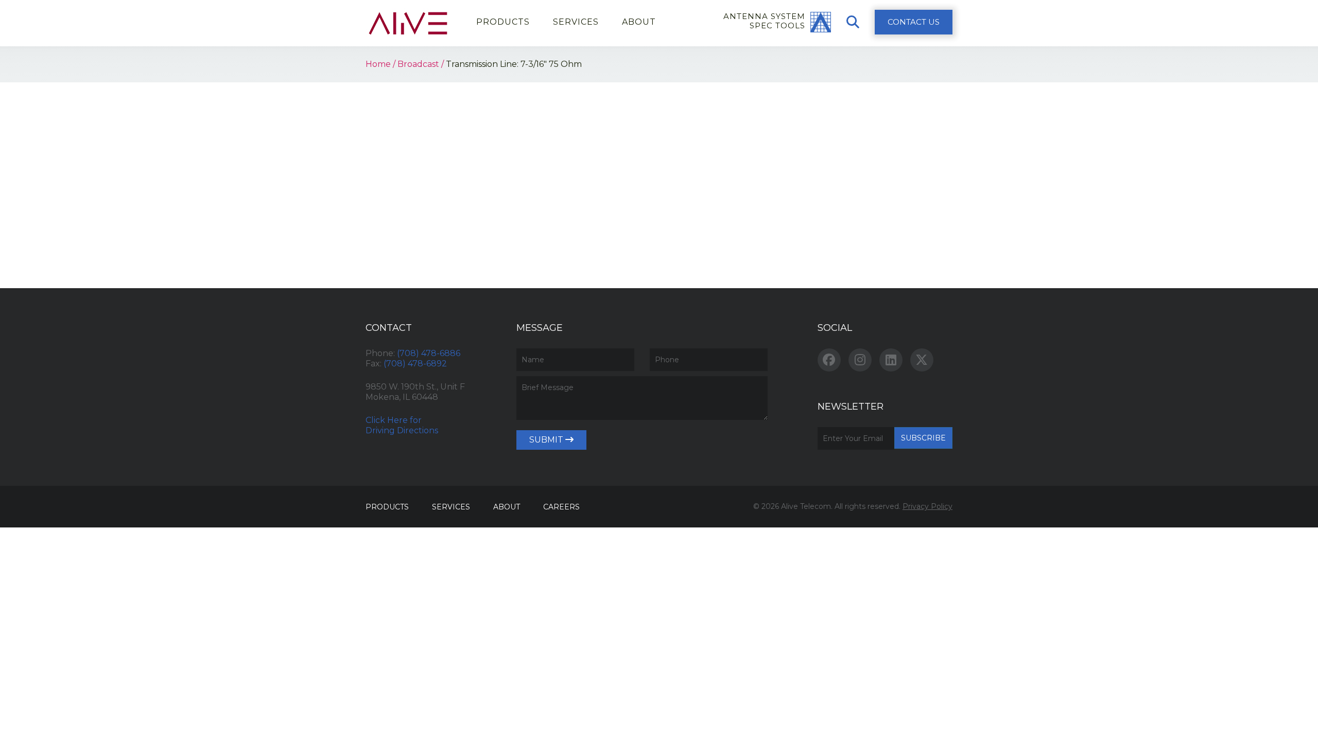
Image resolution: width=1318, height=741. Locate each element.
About (639, 22)
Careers (561, 506)
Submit (547, 440)
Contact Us (914, 22)
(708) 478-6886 (428, 353)
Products (503, 22)
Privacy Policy (927, 506)
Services (576, 22)
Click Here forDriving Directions (402, 425)
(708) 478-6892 (415, 363)
